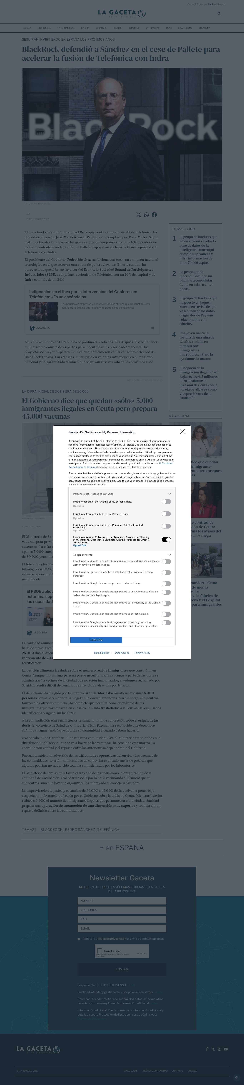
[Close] (183, 432)
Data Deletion (101, 652)
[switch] (166, 501)
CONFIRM (96, 640)
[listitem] (122, 494)
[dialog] (122, 542)
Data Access (122, 652)
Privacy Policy (142, 652)
